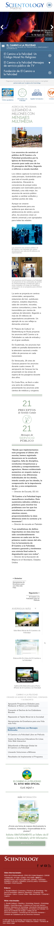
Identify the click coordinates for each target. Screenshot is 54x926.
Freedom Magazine (21, 909)
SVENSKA (41, 879)
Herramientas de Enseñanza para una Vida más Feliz (26, 722)
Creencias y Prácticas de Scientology (30, 890)
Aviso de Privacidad (18, 921)
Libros (15, 894)
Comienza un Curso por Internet (34, 905)
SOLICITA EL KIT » (27, 843)
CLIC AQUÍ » (27, 788)
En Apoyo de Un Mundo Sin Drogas (26, 909)
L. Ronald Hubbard (10, 890)
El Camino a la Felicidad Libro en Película (26, 735)
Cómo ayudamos (8, 100)
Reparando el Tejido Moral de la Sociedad (26, 717)
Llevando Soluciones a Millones (22, 752)
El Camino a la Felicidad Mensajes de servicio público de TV (24, 64)
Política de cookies (32, 921)
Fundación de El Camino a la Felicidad (19, 72)
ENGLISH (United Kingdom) (33, 875)
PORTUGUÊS (17, 883)
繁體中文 (39, 877)
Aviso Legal (11, 923)
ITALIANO (7, 883)
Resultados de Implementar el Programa (25, 757)
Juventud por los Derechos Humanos (31, 912)
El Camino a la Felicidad (22, 99)
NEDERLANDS (9, 879)
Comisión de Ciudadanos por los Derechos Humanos (22, 914)
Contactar (45, 894)
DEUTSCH (19, 879)
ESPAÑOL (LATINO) (11, 881)
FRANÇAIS (9, 877)
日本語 (23, 877)
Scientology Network (33, 903)
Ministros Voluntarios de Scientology (16, 907)
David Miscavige (16, 905)
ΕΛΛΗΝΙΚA (43, 881)
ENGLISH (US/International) (13, 875)
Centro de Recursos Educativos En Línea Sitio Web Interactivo (25, 740)
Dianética (21, 903)
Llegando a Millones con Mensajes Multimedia (23, 729)
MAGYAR (27, 879)
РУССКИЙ (30, 877)
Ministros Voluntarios (25, 892)
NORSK (34, 879)
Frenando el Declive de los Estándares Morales (24, 711)
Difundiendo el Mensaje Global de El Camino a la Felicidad (22, 747)
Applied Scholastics (36, 99)
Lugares (7, 896)
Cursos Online (23, 894)
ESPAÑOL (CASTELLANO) (28, 881)
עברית (16, 877)
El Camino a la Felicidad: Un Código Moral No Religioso (20, 55)
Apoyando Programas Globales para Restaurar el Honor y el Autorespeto (23, 705)
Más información (34, 894)
